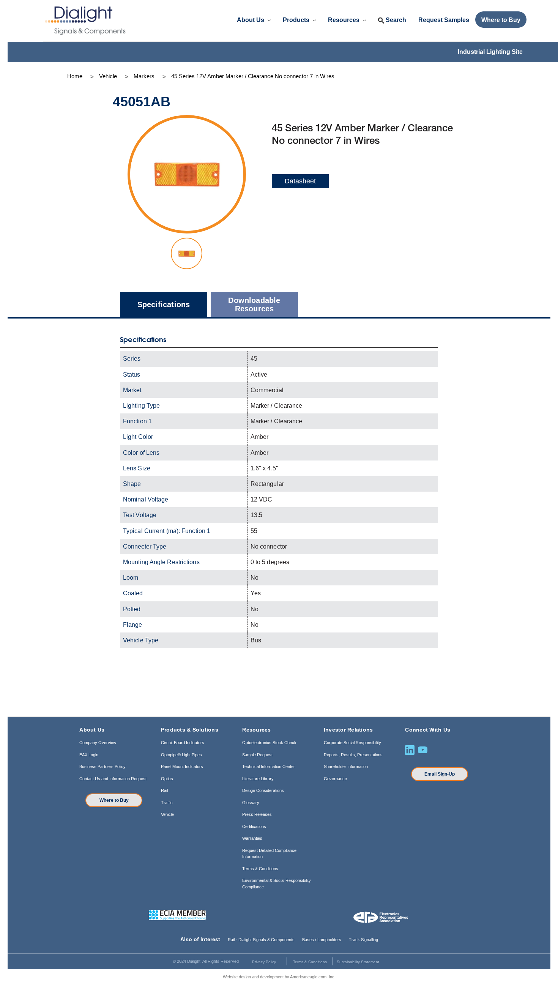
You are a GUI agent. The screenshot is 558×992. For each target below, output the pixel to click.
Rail (164, 790)
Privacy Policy (264, 962)
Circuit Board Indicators (182, 742)
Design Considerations (263, 790)
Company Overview (97, 742)
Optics (167, 778)
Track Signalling (363, 939)
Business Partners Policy (102, 766)
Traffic (167, 802)
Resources (344, 20)
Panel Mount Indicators (182, 766)
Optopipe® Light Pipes (181, 754)
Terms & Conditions (260, 868)
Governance (335, 778)
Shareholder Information (346, 766)
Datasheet (300, 181)
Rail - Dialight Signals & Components (261, 939)
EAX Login (88, 754)
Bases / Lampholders (321, 939)
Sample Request (257, 754)
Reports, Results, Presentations (353, 754)
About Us (251, 20)
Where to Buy (114, 800)
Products (297, 20)
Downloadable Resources (254, 304)
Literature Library (258, 778)
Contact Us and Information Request (113, 778)
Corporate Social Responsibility (352, 742)
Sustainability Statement (358, 962)
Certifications (254, 826)
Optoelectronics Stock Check (269, 742)
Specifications (163, 304)
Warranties (252, 838)
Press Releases (257, 814)
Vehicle (167, 814)
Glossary (250, 802)
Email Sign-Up (439, 774)
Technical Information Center (268, 766)
